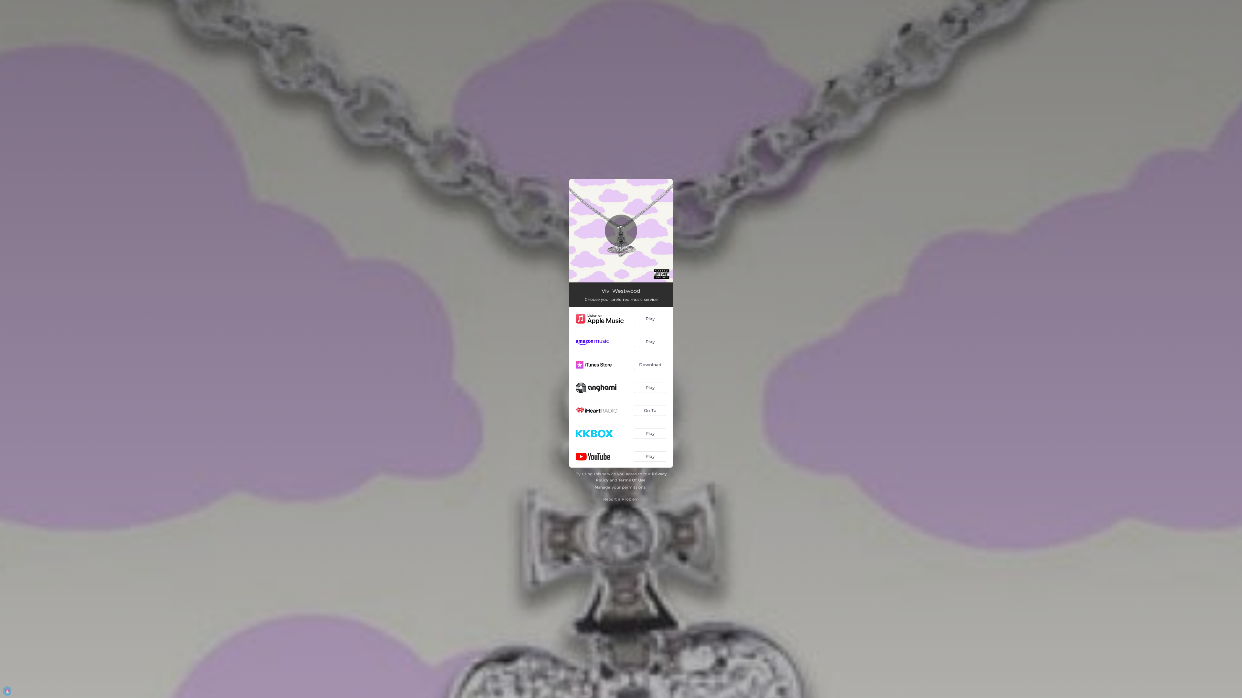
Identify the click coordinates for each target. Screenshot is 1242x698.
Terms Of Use (632, 480)
